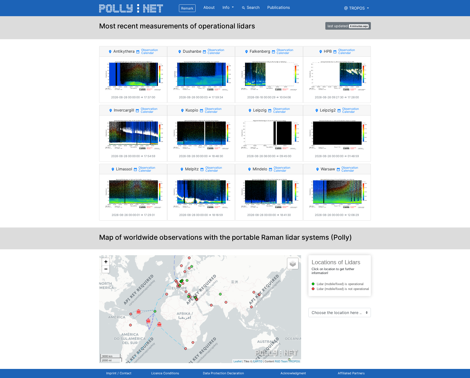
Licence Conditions (165, 373)
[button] (356, 8)
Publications (278, 7)
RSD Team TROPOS (287, 361)
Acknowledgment (293, 373)
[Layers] (292, 263)
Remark (187, 8)
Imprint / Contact (118, 373)
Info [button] (227, 7)
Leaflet (238, 361)
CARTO (257, 361)
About (209, 7)
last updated (348, 26)
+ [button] (105, 262)
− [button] (105, 269)
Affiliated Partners (351, 373)
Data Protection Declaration (223, 373)
